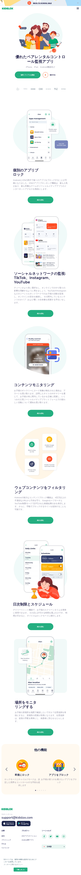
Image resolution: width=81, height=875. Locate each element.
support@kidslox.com (17, 817)
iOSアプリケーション (29, 836)
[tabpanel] (22, 773)
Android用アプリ (28, 840)
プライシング (6, 840)
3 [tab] (39, 790)
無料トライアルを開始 (28, 75)
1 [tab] (36, 790)
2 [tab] (38, 790)
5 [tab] (43, 790)
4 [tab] (41, 790)
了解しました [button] (20, 869)
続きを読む (40, 200)
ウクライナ (5, 848)
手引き (3, 844)
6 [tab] (45, 790)
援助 (3, 836)
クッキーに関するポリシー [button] (13, 864)
